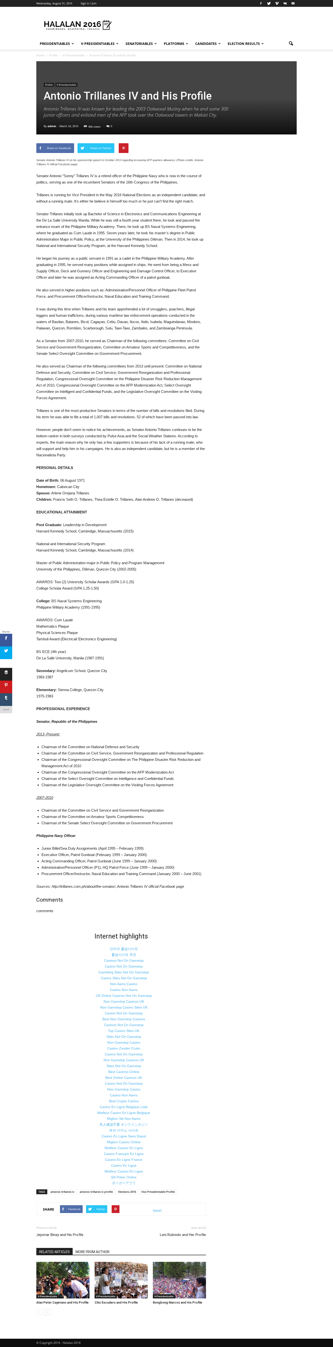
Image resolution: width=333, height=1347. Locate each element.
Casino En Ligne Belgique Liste (124, 1107)
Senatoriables (139, 43)
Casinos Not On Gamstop (124, 960)
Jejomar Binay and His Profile (59, 1235)
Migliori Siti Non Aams (123, 1119)
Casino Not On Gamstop (124, 966)
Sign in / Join (89, 3)
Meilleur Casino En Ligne (124, 1148)
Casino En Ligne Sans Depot (124, 1136)
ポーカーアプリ (124, 1183)
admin (52, 126)
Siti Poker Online (124, 1177)
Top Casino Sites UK (123, 1031)
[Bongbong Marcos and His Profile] (179, 1280)
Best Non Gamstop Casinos (123, 1019)
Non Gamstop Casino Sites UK (123, 1007)
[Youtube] (293, 3)
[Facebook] (260, 3)
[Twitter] (269, 3)
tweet (157, 1210)
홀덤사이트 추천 (123, 955)
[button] (291, 44)
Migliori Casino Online (124, 1142)
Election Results (244, 43)
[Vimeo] (277, 3)
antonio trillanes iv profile (96, 1192)
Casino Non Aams (123, 990)
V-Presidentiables (98, 43)
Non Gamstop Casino (123, 1042)
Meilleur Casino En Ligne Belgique (123, 1113)
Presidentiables (55, 43)
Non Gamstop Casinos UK (124, 1001)
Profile (49, 84)
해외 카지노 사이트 (123, 1130)
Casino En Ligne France (123, 1160)
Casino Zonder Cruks (123, 1048)
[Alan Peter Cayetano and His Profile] (62, 1280)
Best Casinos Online (123, 1072)
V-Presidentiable (66, 84)
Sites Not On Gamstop (124, 1037)
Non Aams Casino (123, 984)
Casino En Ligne (124, 1165)
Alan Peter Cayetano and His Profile (62, 1302)
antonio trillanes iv (62, 1192)
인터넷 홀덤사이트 (124, 949)
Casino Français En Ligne (124, 1154)
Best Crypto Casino (124, 1101)
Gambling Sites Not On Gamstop (123, 972)
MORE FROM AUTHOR (92, 1252)
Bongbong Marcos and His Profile (177, 1302)
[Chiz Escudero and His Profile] (121, 1280)
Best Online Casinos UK (123, 1078)
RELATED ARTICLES (54, 1252)
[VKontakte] (285, 3)
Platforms (174, 43)
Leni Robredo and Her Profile (183, 1235)
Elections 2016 (127, 1192)
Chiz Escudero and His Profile (116, 1302)
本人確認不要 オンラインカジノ (123, 1124)
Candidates (206, 43)
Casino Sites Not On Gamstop (124, 978)
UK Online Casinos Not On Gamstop (124, 996)
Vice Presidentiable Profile (158, 1192)
